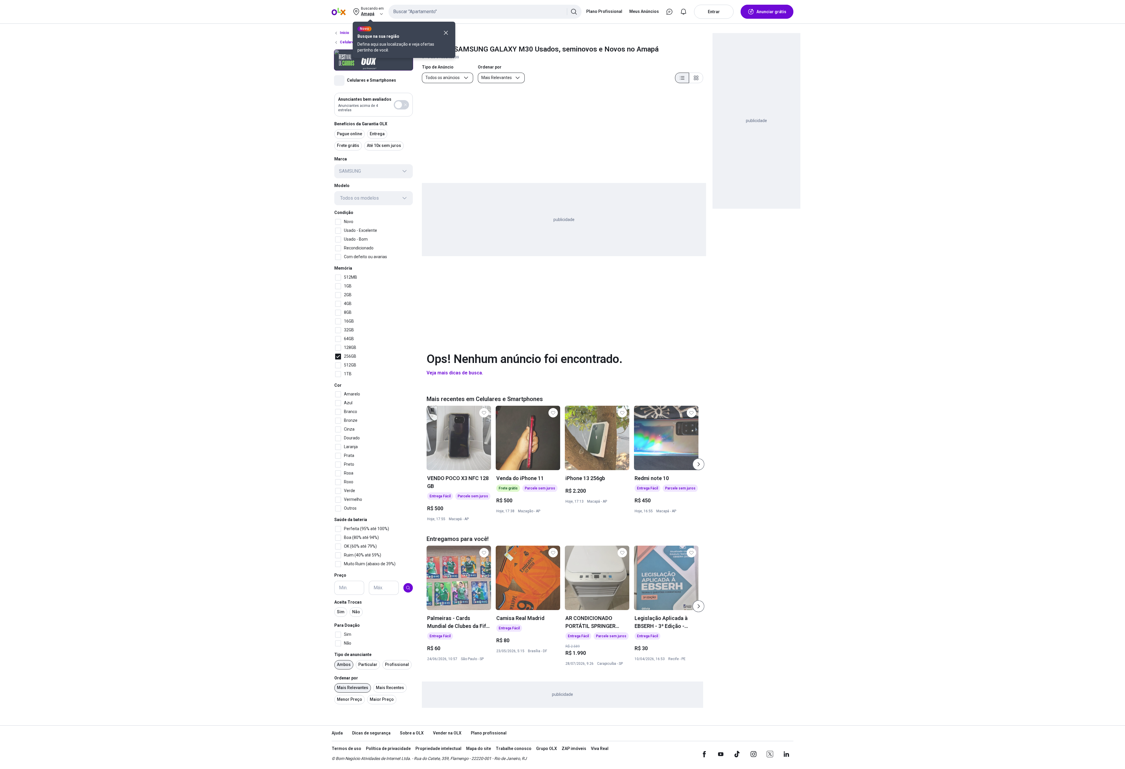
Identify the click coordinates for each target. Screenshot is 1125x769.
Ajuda (337, 733)
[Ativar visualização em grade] (696, 78)
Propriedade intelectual (438, 748)
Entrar (714, 11)
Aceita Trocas (348, 602)
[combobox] (485, 12)
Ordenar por (346, 678)
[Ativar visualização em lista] (682, 78)
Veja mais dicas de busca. (455, 373)
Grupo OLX (546, 748)
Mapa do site (478, 748)
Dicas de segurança (371, 733)
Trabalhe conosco (513, 748)
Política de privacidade (388, 748)
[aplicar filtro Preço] (408, 587)
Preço (340, 575)
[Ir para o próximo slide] (698, 464)
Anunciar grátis (771, 11)
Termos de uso (346, 748)
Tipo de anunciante (352, 654)
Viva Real (599, 748)
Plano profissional (489, 733)
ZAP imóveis (574, 748)
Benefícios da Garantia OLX (360, 123)
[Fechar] (446, 32)
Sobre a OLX (412, 733)
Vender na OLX (447, 733)
